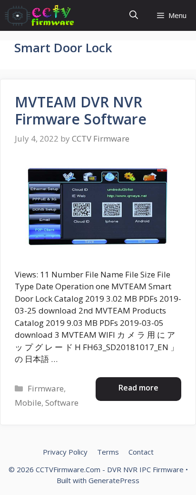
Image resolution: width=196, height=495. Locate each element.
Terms (108, 452)
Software (61, 402)
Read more (138, 387)
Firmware (46, 388)
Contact (141, 452)
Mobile (28, 402)
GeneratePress (113, 480)
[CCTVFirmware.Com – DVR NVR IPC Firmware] (39, 15)
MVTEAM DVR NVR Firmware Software (81, 110)
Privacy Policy (65, 452)
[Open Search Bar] (133, 15)
